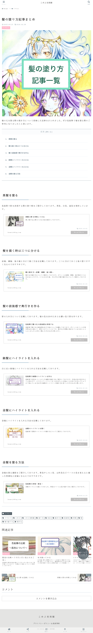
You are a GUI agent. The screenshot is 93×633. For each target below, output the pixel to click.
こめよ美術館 (29, 518)
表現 (74, 518)
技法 (49, 518)
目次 (42, 132)
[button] (46, 630)
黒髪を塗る (13, 139)
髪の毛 (19, 521)
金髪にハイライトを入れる (19, 167)
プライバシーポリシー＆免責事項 (46, 623)
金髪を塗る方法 (14, 174)
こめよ (17, 518)
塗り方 (41, 518)
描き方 (57, 518)
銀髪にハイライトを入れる (19, 160)
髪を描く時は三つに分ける (19, 146)
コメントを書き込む (46, 598)
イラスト (8, 513)
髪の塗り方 (9, 521)
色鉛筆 (66, 518)
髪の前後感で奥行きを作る (19, 153)
